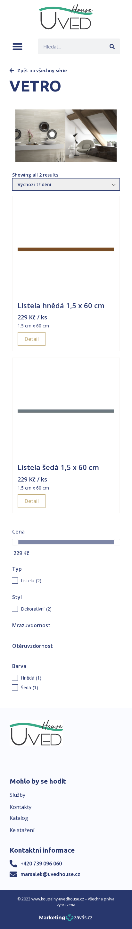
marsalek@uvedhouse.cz (50, 874)
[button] (17, 46)
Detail (31, 339)
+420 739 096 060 (41, 863)
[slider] (15, 542)
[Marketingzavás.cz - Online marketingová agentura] (65, 919)
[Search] (112, 46)
